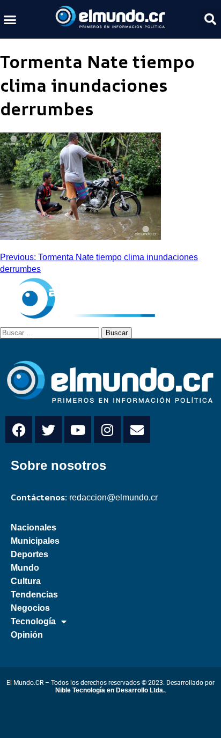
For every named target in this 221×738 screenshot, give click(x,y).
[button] (10, 19)
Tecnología (33, 621)
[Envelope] (136, 429)
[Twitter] (48, 429)
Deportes (29, 554)
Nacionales (33, 527)
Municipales (35, 540)
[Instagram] (107, 429)
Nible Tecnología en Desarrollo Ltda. (110, 690)
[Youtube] (77, 429)
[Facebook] (18, 429)
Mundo (25, 567)
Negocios (30, 607)
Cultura (26, 581)
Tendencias (34, 594)
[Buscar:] (50, 332)
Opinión (27, 634)
